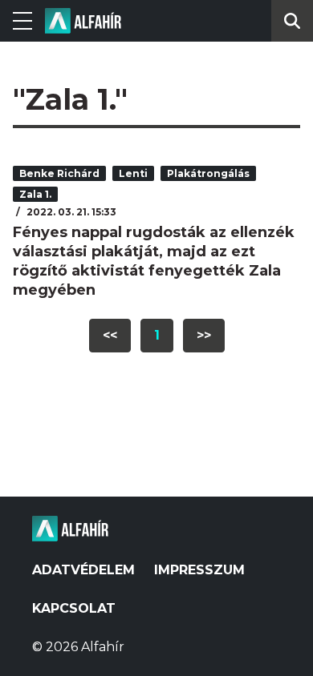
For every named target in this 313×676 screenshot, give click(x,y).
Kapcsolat (74, 608)
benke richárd (59, 173)
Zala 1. (35, 194)
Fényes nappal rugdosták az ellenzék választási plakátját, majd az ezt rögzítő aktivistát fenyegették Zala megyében (154, 261)
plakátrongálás (208, 173)
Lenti (133, 173)
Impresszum (199, 569)
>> (204, 335)
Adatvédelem (83, 569)
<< (110, 335)
